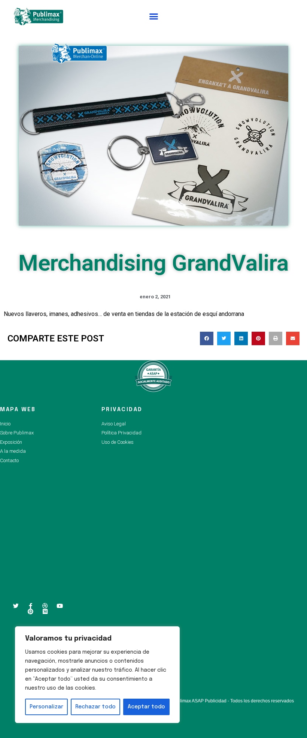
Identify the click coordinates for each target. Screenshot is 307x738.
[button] (154, 16)
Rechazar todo (95, 707)
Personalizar (46, 707)
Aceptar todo (146, 707)
